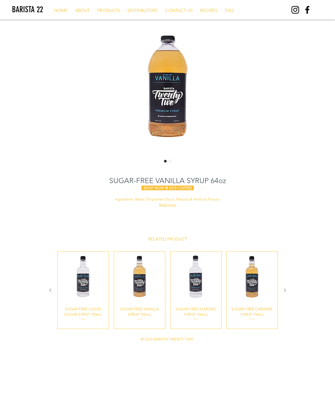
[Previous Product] (50, 290)
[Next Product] (285, 290)
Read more (167, 204)
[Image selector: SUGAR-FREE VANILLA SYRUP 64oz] (165, 161)
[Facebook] (307, 10)
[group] (167, 290)
